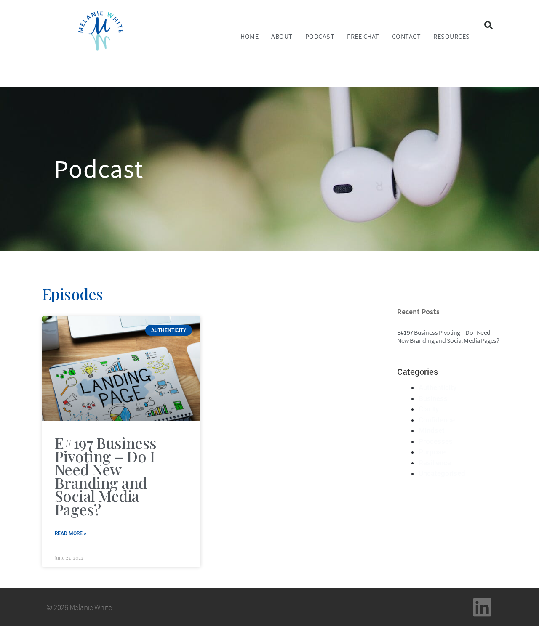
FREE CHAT (363, 36)
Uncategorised (442, 473)
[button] (488, 25)
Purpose (432, 452)
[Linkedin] (482, 607)
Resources (451, 36)
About (282, 36)
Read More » (70, 533)
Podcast (320, 36)
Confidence (437, 420)
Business (433, 398)
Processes (436, 441)
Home (249, 36)
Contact (406, 36)
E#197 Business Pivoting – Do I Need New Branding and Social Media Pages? (106, 475)
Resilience (435, 463)
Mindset (432, 430)
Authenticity (437, 387)
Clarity (429, 409)
